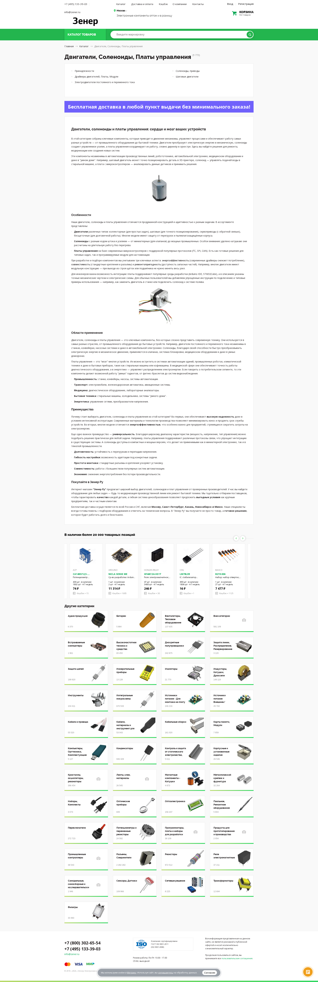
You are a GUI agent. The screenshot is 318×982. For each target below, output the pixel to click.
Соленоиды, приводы (188, 70)
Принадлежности (84, 70)
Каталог (121, 4)
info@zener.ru (72, 12)
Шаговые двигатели (187, 76)
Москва (121, 10)
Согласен (209, 972)
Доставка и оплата (142, 4)
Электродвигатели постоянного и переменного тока (105, 82)
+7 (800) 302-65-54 (82, 943)
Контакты (198, 4)
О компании (180, 4)
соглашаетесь (165, 972)
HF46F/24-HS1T (152, 574)
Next (242, 538)
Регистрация (246, 3)
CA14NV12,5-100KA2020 (80, 575)
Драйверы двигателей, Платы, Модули (96, 76)
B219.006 (220, 574)
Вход (230, 3)
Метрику (131, 972)
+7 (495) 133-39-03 (75, 4)
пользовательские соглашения (237, 958)
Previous (236, 538)
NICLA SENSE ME (117, 574)
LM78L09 (185, 574)
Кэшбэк (163, 4)
